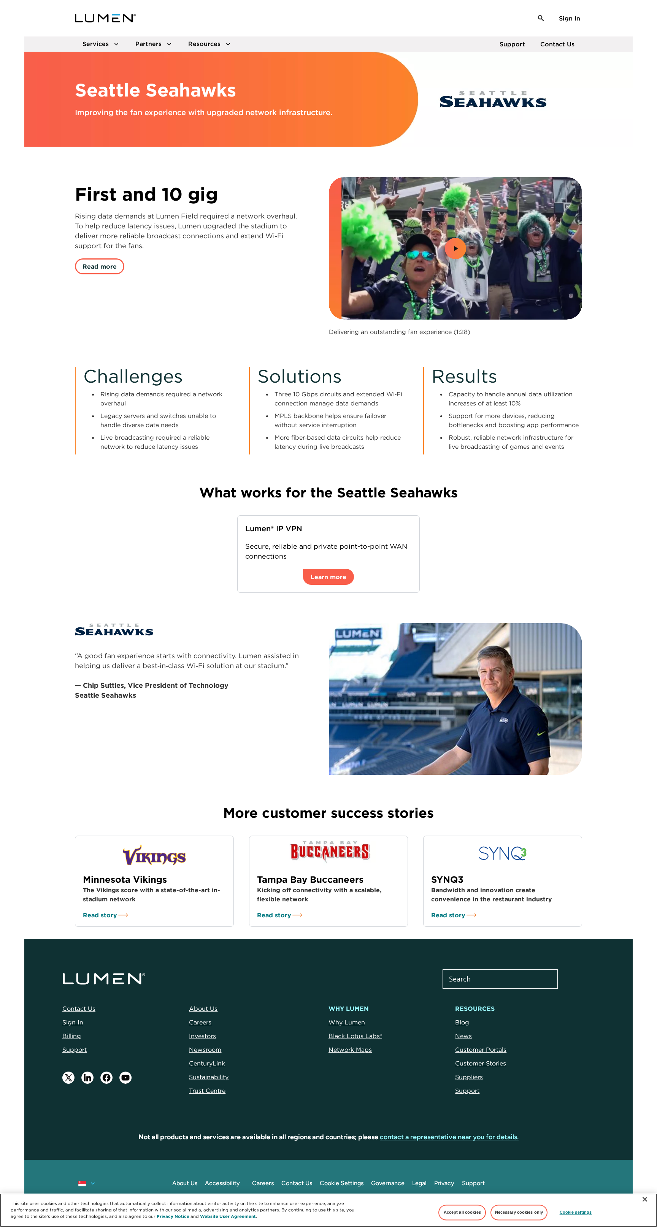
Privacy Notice (173, 1216)
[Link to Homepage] (105, 18)
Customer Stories (480, 1063)
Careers (263, 1183)
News (463, 1036)
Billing (71, 1036)
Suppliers (469, 1077)
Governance (388, 1183)
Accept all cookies (462, 1212)
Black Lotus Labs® (355, 1036)
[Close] (644, 1199)
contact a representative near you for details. (449, 1137)
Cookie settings (576, 1212)
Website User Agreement (228, 1216)
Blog (462, 1022)
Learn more (328, 577)
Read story (100, 915)
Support (512, 44)
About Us (184, 1183)
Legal (419, 1183)
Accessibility (222, 1183)
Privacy (444, 1183)
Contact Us (557, 44)
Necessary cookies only (519, 1212)
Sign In (569, 18)
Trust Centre (207, 1090)
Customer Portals (480, 1049)
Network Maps (350, 1049)
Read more (100, 266)
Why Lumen (346, 1022)
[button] (541, 18)
